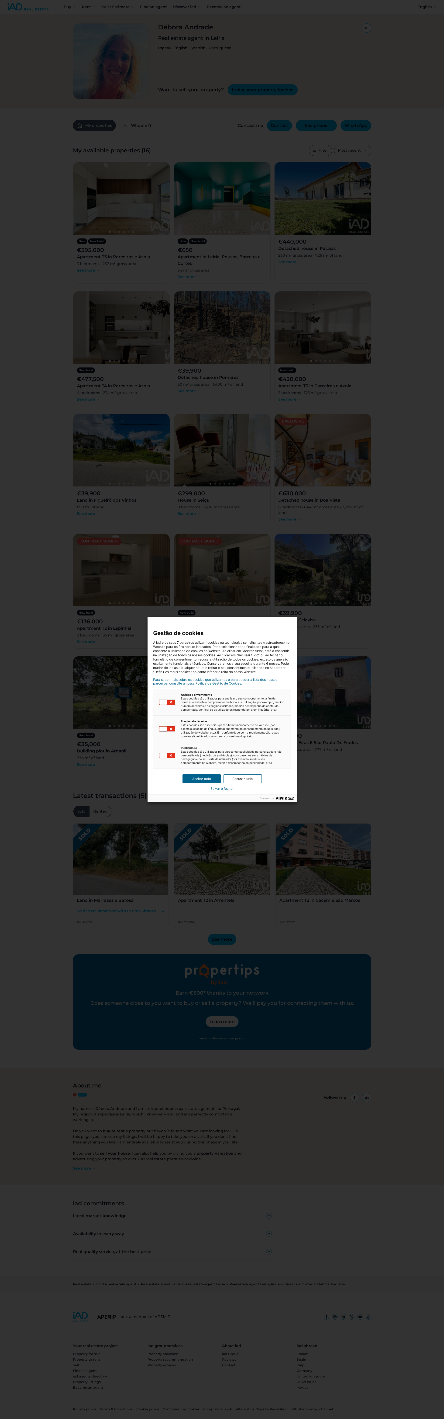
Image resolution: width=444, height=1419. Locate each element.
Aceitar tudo (201, 779)
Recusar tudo (242, 779)
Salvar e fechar (222, 788)
